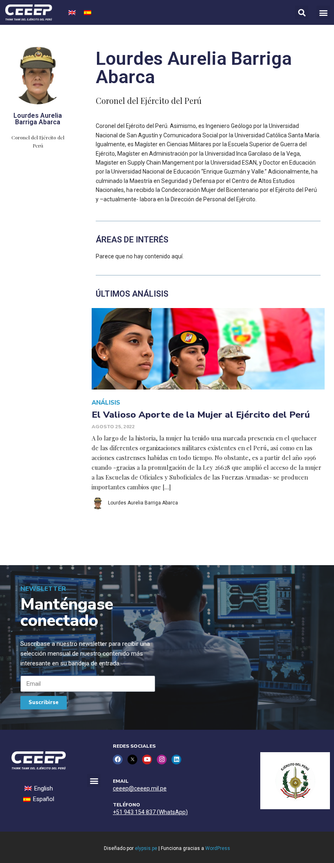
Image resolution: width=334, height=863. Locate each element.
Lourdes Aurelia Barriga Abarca (143, 503)
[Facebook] (118, 759)
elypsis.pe (146, 848)
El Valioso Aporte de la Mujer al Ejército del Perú (201, 414)
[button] (323, 12)
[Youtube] (147, 759)
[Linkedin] (176, 759)
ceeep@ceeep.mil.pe (140, 788)
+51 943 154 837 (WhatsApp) (150, 812)
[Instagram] (162, 759)
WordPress (217, 848)
